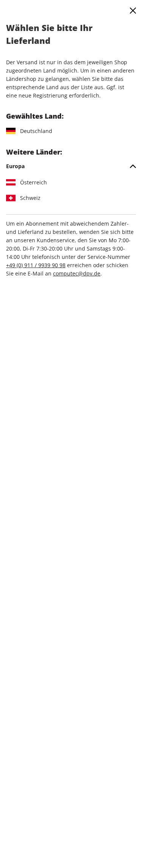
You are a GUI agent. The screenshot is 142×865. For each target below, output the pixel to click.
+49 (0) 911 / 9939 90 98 (36, 265)
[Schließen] (133, 11)
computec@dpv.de (76, 273)
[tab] (71, 166)
